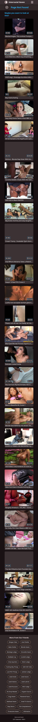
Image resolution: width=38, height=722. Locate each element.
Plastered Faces (25, 696)
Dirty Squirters (12, 662)
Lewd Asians (25, 677)
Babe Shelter (12, 647)
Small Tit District (26, 701)
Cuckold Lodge (25, 657)
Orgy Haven (12, 696)
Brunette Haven (26, 652)
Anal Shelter (25, 642)
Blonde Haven (25, 647)
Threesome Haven (13, 711)
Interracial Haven (17, 2)
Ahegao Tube (13, 642)
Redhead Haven (12, 701)
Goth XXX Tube (27, 667)
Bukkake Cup (12, 657)
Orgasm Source (26, 691)
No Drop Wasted (12, 691)
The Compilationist (25, 706)
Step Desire (10, 706)
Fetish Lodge (26, 662)
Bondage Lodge (12, 652)
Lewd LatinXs (25, 682)
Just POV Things (12, 672)
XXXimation (26, 711)
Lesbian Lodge (26, 672)
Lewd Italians (13, 682)
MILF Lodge (25, 687)
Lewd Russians (13, 687)
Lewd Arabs (13, 677)
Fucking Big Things (12, 667)
